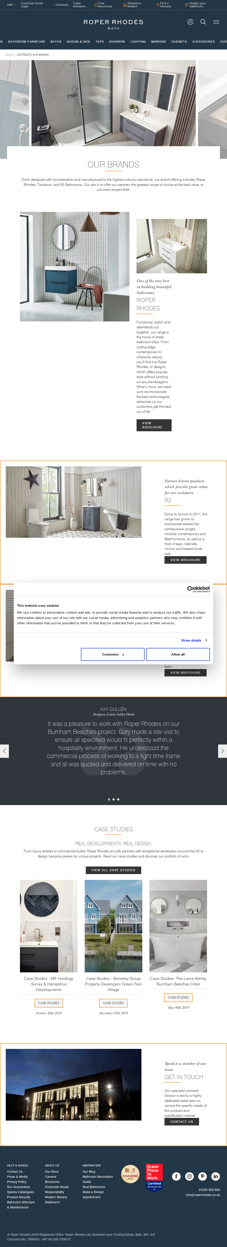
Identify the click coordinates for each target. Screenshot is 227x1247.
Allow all (178, 654)
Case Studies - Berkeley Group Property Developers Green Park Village (113, 984)
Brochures (52, 1182)
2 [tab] (114, 799)
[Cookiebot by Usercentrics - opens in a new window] (190, 589)
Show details (191, 640)
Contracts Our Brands (33, 54)
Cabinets (179, 41)
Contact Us (15, 1171)
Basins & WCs (78, 41)
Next (222, 751)
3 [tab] (118, 799)
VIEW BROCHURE (152, 425)
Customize (110, 654)
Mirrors (158, 41)
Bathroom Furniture (26, 41)
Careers (50, 1176)
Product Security (18, 1197)
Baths (56, 41)
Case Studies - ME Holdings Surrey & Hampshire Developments (48, 984)
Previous (4, 751)
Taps (100, 41)
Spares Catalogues (20, 1192)
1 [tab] (109, 799)
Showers (117, 41)
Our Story (52, 1171)
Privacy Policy (16, 1182)
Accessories (203, 41)
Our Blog (89, 1171)
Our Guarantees (18, 1187)
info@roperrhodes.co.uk (203, 1195)
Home (9, 54)
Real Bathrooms (94, 1187)
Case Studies (48, 1003)
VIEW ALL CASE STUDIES (113, 870)
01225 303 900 (209, 1190)
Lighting (138, 41)
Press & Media (17, 1176)
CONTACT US (181, 1122)
